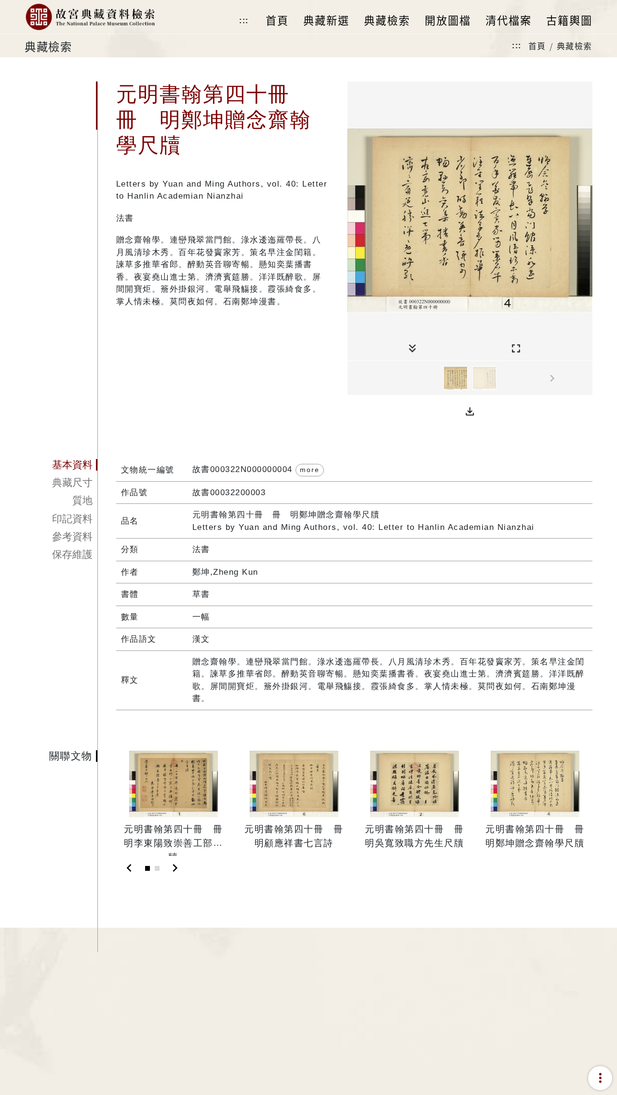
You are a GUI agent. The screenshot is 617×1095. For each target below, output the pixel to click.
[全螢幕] (516, 349)
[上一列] (355, 378)
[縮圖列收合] (412, 349)
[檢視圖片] (455, 378)
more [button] (310, 469)
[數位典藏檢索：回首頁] (90, 16)
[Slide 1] (147, 868)
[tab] (61, 465)
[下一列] (585, 378)
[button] (470, 411)
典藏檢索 (574, 46)
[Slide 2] (157, 868)
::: (244, 20)
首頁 (537, 46)
